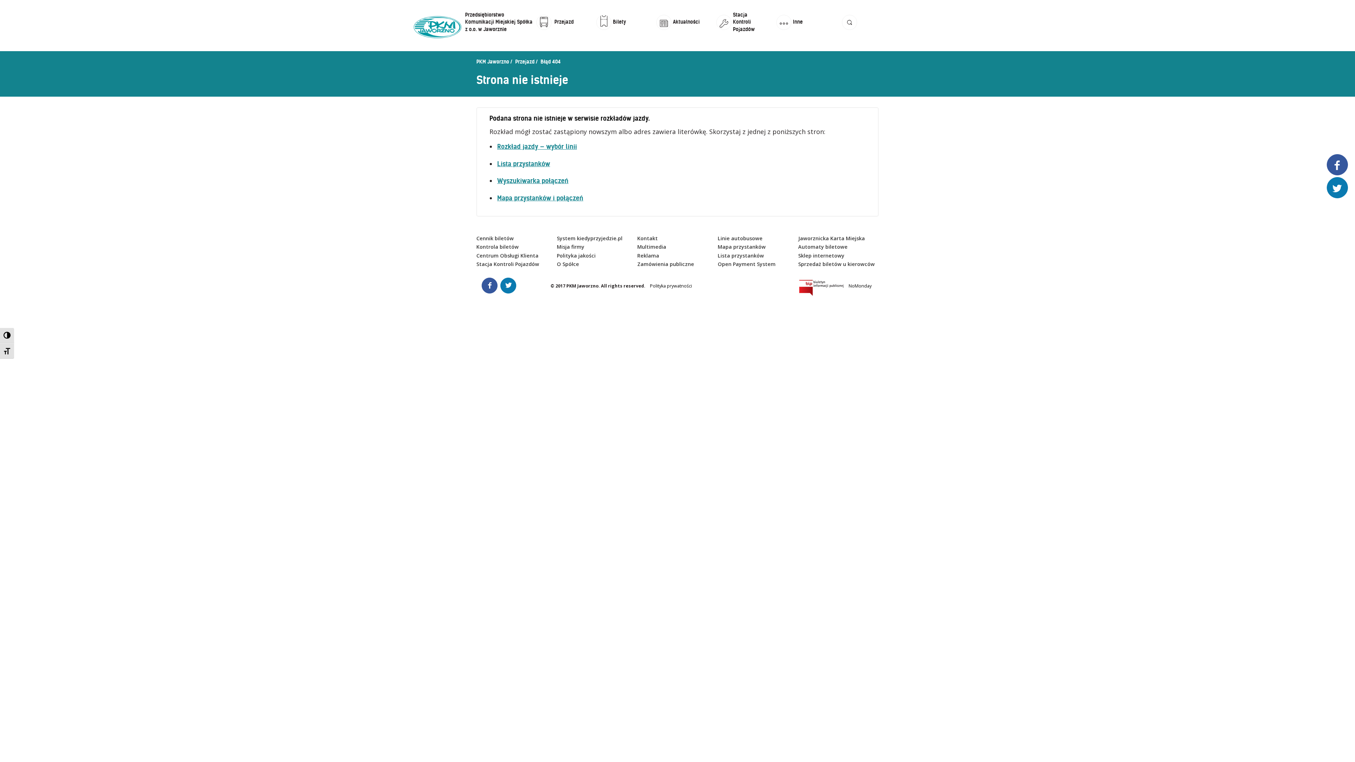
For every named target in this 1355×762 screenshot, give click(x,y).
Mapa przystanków (742, 246)
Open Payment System (747, 264)
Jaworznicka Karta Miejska (831, 238)
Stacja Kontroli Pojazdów (507, 264)
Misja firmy (570, 246)
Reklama (648, 255)
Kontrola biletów (497, 246)
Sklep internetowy (821, 255)
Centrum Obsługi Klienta (507, 255)
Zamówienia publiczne (665, 264)
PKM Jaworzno (492, 62)
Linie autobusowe (740, 238)
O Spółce (568, 264)
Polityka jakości (576, 255)
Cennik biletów (495, 238)
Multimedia (651, 246)
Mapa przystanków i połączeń (540, 198)
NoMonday (860, 286)
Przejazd (525, 62)
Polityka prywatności (671, 286)
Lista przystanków (523, 164)
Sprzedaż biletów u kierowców (836, 264)
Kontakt (647, 238)
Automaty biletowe (823, 246)
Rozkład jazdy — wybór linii (537, 147)
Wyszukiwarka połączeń (532, 181)
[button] (849, 29)
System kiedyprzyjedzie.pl (589, 238)
